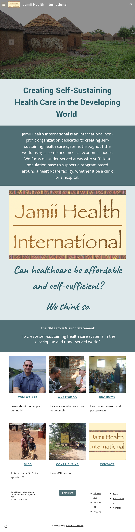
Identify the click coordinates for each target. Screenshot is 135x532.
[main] (67, 102)
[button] (4, 4)
